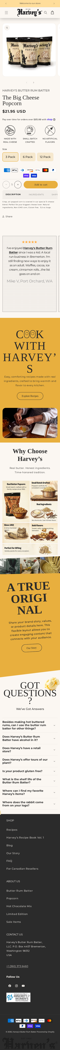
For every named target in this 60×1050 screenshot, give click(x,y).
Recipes (11, 829)
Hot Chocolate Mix (19, 906)
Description (13, 194)
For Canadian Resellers (22, 868)
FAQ (9, 860)
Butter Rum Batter (19, 890)
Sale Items (13, 921)
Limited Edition (17, 914)
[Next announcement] (54, 3)
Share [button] (9, 216)
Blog (9, 845)
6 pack (28, 157)
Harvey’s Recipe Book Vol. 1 (25, 837)
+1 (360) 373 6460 (17, 966)
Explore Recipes (30, 396)
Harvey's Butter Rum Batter (24, 1032)
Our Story (32, 647)
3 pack (10, 157)
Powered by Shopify (45, 1032)
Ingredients (36, 194)
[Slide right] (33, 82)
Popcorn (12, 898)
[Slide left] (26, 82)
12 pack (45, 157)
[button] (6, 12)
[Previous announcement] (5, 3)
